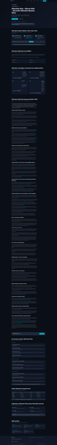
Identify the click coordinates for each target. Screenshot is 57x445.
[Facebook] (15, 441)
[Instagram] (13, 441)
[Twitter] (12, 441)
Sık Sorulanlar (39, 437)
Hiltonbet (13, 4)
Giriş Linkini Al (41, 333)
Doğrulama (42, 437)
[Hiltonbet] (12, 0)
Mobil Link (32, 41)
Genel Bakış (36, 437)
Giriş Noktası (30, 437)
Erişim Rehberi (33, 437)
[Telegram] (17, 441)
